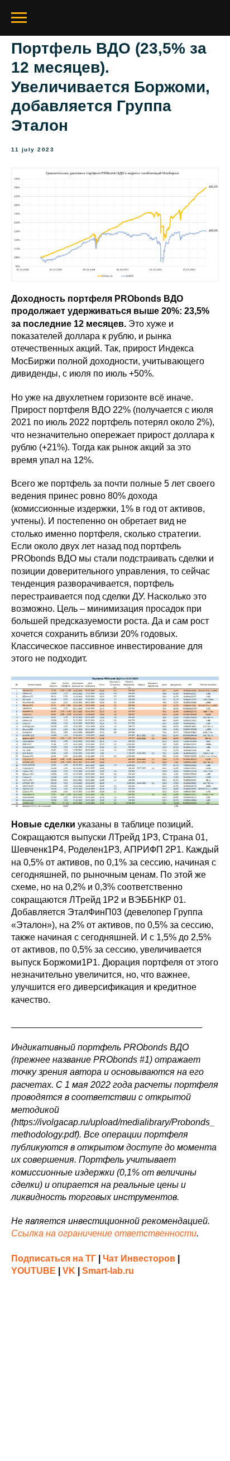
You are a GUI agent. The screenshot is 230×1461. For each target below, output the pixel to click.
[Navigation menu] (19, 17)
